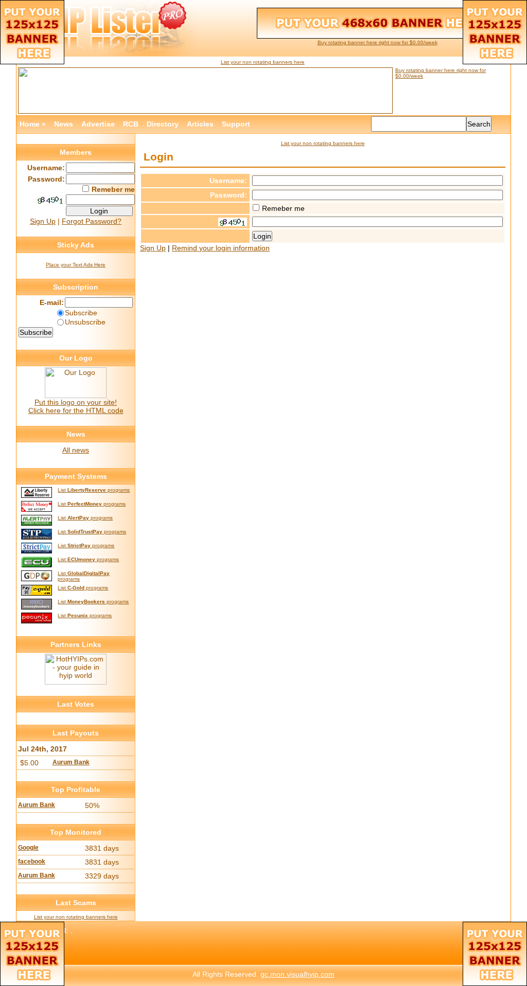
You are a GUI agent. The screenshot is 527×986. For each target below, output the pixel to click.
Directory (163, 124)
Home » (33, 124)
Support (236, 124)
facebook (31, 861)
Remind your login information (221, 248)
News (63, 124)
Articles (200, 124)
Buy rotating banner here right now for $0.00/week (377, 42)
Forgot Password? (91, 221)
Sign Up (153, 248)
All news (75, 450)
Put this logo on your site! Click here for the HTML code (76, 406)
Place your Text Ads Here (76, 264)
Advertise (98, 124)
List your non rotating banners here (263, 62)
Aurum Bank (71, 762)
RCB (130, 124)
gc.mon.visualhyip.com (297, 974)
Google (28, 847)
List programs (94, 490)
